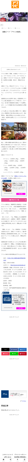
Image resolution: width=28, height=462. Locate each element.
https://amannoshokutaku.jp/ (18, 265)
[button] (20, 410)
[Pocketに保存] (17, 406)
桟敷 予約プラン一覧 (14, 199)
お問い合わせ (7, 457)
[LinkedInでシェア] (14, 410)
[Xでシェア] (5, 402)
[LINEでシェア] (23, 406)
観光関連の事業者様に (20, 457)
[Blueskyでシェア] (17, 402)
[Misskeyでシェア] (23, 402)
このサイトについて (7, 454)
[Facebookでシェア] (5, 406)
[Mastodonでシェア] (11, 402)
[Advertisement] (14, 50)
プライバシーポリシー (20, 454)
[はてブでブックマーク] (11, 406)
